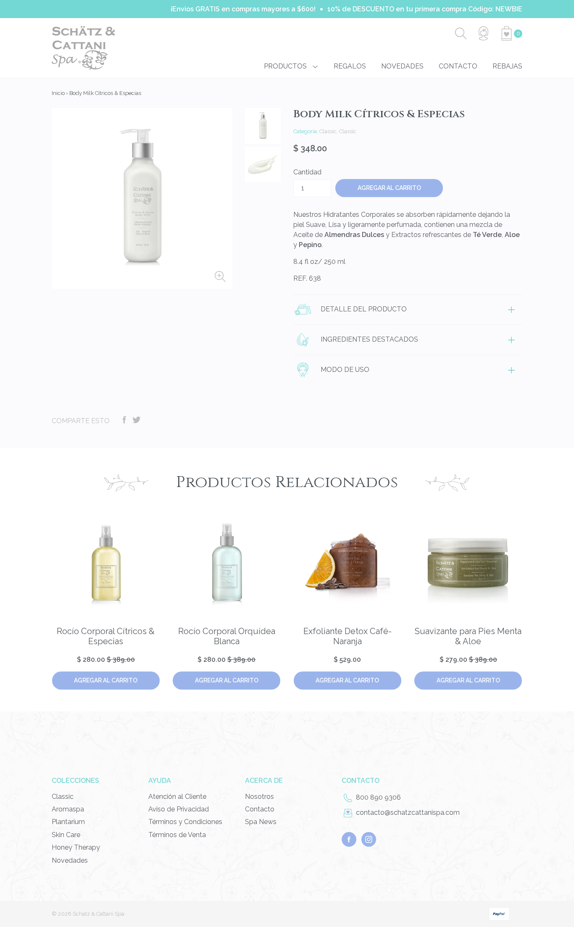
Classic (63, 797)
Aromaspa (68, 809)
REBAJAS (507, 66)
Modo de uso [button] (344, 370)
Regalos (350, 66)
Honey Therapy (76, 847)
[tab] (407, 309)
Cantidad (307, 172)
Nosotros (259, 797)
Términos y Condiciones (185, 822)
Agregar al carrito (105, 680)
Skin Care (66, 835)
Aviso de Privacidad (178, 809)
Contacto (458, 66)
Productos (286, 66)
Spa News (260, 822)
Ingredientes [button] (368, 339)
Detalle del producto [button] (363, 309)
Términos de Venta (177, 835)
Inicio (58, 93)
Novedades (402, 66)
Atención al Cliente (177, 797)
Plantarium (68, 822)
